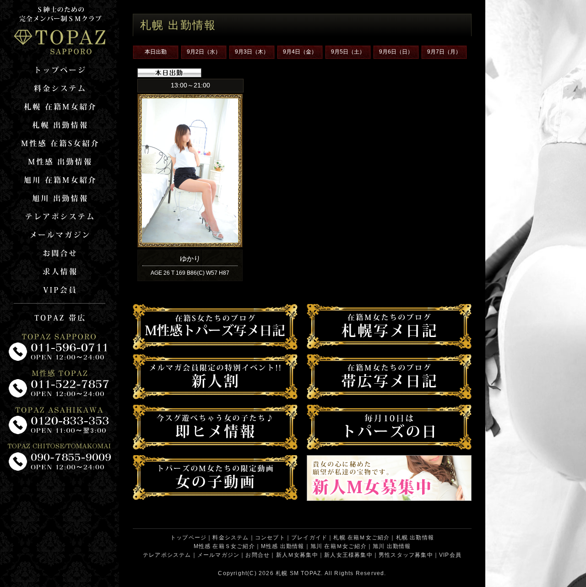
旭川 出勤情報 (392, 546)
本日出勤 (156, 52)
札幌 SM (287, 573)
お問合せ (257, 555)
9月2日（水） (204, 52)
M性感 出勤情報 (282, 546)
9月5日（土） (348, 52)
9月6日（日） (396, 52)
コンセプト (270, 537)
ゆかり (190, 258)
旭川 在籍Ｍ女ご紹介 (338, 546)
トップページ (188, 537)
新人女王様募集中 (348, 555)
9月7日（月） (444, 52)
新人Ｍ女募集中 (297, 555)
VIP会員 (450, 555)
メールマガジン (218, 555)
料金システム (230, 537)
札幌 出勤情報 (415, 537)
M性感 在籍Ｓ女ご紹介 (224, 546)
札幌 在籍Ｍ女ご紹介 (361, 537)
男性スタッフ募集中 (406, 555)
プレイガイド (309, 537)
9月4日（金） (300, 52)
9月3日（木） (252, 52)
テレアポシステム (167, 555)
